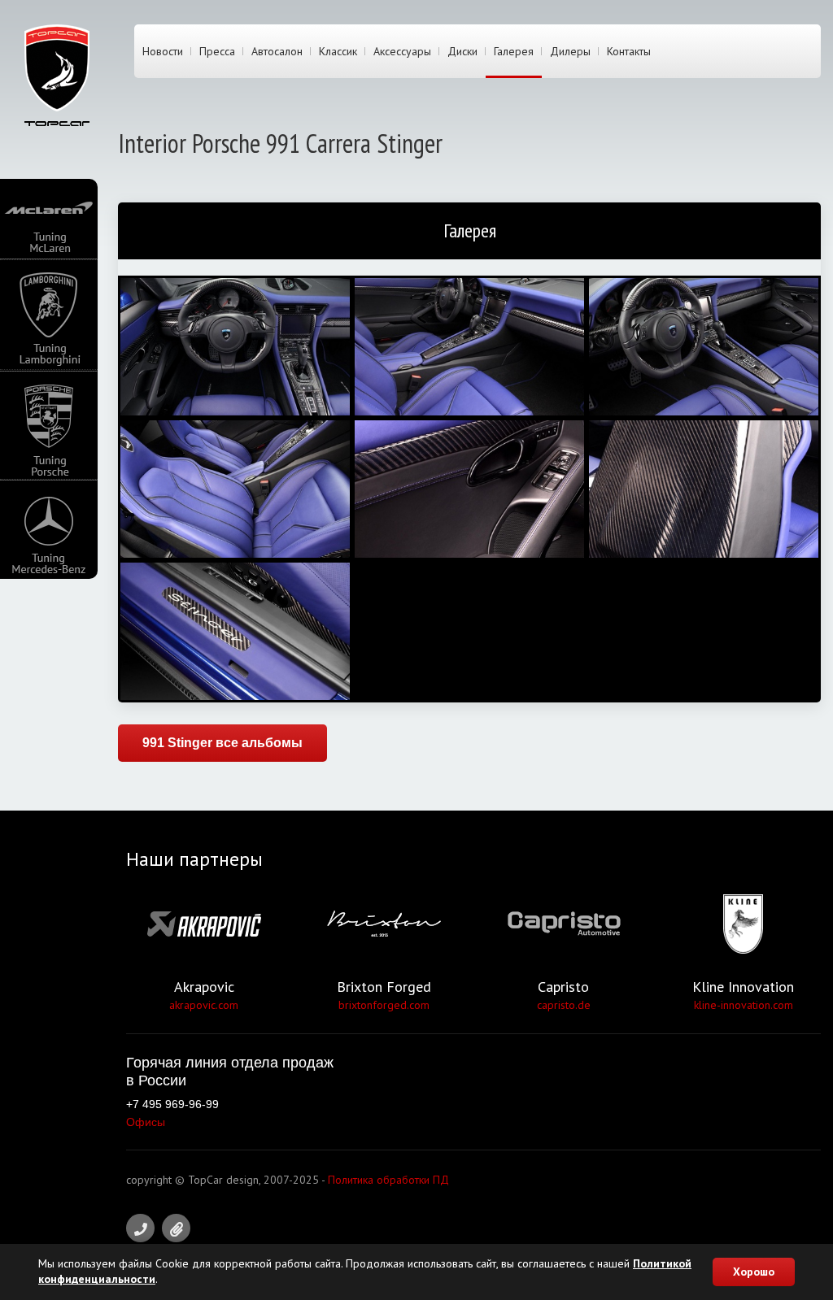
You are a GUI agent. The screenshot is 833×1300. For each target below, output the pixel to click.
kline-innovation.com (743, 1005)
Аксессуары (402, 51)
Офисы (145, 1121)
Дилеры (570, 51)
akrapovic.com (203, 1005)
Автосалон (277, 51)
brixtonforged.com (384, 1005)
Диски (462, 51)
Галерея (514, 51)
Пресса (217, 51)
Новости (162, 51)
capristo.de (564, 1005)
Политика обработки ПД (388, 1179)
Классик (338, 51)
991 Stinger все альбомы (222, 743)
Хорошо (753, 1271)
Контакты (629, 51)
